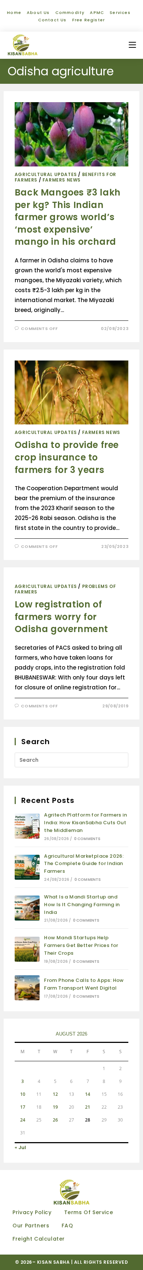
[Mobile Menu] (132, 45)
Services (120, 12)
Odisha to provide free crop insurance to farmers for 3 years (67, 457)
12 (55, 1094)
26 (55, 1120)
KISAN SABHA (54, 1262)
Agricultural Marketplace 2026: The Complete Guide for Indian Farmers (84, 864)
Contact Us (52, 20)
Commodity (70, 12)
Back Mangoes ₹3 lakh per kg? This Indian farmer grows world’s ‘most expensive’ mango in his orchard (68, 217)
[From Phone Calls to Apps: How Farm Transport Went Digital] (27, 987)
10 (22, 1094)
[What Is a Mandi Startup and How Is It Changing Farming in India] (27, 908)
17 (22, 1107)
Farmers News (62, 180)
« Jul (20, 1147)
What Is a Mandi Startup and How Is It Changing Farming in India (82, 904)
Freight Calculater (38, 1238)
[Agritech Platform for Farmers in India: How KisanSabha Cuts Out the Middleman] (27, 826)
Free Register (88, 20)
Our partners (30, 1225)
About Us (38, 12)
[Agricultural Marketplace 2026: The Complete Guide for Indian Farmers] (27, 867)
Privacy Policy (31, 1212)
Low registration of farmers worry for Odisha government (61, 616)
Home (14, 12)
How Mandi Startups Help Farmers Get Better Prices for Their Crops (81, 945)
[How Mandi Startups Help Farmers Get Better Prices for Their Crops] (27, 949)
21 (87, 1107)
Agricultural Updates (46, 174)
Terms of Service (88, 1212)
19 (55, 1107)
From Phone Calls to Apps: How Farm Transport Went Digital (84, 984)
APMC (97, 12)
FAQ (67, 1225)
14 (87, 1094)
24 (22, 1120)
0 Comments (87, 839)
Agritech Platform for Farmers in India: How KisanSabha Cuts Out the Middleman (85, 822)
